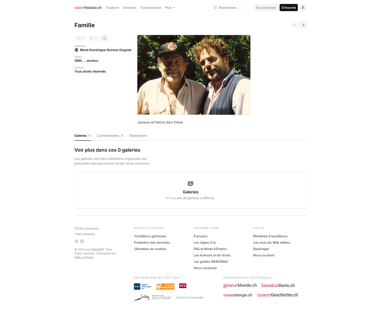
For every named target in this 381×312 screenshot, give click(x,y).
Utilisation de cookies (150, 249)
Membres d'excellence (270, 236)
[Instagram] (82, 241)
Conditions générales (150, 236)
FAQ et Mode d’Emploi (210, 249)
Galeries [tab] (82, 136)
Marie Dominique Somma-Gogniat (105, 50)
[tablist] (190, 136)
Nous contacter (205, 268)
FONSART (97, 249)
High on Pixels (84, 257)
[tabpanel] (190, 177)
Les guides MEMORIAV (211, 262)
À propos (201, 236)
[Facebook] (76, 241)
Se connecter (266, 8)
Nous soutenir (264, 255)
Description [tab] (138, 136)
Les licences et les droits (212, 255)
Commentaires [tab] (110, 136)
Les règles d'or (205, 242)
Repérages (261, 249)
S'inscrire (289, 8)
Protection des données (152, 242)
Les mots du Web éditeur (272, 242)
